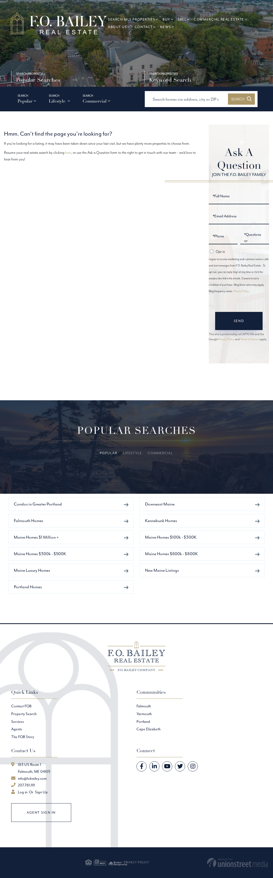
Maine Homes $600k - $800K (171, 553)
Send (239, 321)
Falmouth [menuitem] (143, 706)
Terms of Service (249, 339)
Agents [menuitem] (16, 729)
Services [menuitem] (17, 721)
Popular (25, 101)
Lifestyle (57, 101)
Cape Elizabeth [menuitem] (148, 729)
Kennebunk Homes (161, 520)
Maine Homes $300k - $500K (40, 553)
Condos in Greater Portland (38, 504)
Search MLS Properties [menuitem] (131, 19)
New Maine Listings (162, 570)
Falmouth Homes (28, 520)
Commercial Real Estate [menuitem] (219, 19)
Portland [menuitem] (143, 721)
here (68, 152)
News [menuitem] (165, 27)
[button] (241, 99)
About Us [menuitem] (117, 27)
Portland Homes (28, 586)
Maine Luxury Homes (32, 570)
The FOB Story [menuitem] (22, 736)
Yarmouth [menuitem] (144, 713)
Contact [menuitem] (144, 27)
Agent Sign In (41, 812)
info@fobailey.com (32, 778)
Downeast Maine (160, 504)
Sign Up (41, 792)
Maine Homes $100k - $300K (170, 537)
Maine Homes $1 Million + (36, 537)
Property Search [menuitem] (24, 713)
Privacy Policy (241, 291)
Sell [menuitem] (182, 19)
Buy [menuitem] (166, 19)
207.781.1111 (26, 785)
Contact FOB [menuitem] (21, 706)
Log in (22, 792)
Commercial (95, 101)
